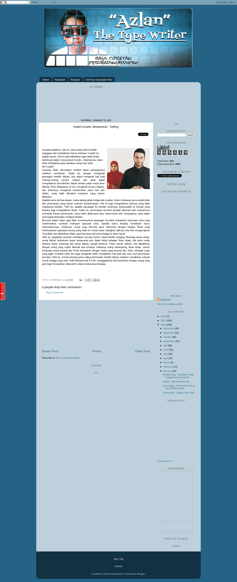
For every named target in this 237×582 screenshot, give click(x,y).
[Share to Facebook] (95, 280)
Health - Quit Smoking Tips (176, 381)
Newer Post (50, 351)
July (165, 345)
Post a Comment (54, 292)
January (167, 371)
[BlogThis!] (89, 280)
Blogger (141, 574)
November (169, 333)
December (169, 328)
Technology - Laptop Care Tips (178, 392)
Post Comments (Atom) (68, 358)
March (166, 362)
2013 (164, 316)
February (168, 367)
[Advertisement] (96, 324)
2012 (164, 320)
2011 (163, 325)
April (165, 358)
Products (75, 79)
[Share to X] (92, 280)
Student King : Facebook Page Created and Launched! (178, 375)
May (165, 354)
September (169, 341)
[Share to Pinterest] (98, 280)
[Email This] (86, 280)
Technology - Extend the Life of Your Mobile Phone (178, 387)
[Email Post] (80, 280)
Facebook (60, 79)
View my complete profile (170, 304)
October (167, 337)
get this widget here (164, 461)
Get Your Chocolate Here (99, 79)
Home (46, 79)
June (166, 350)
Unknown (57, 280)
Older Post (142, 351)
